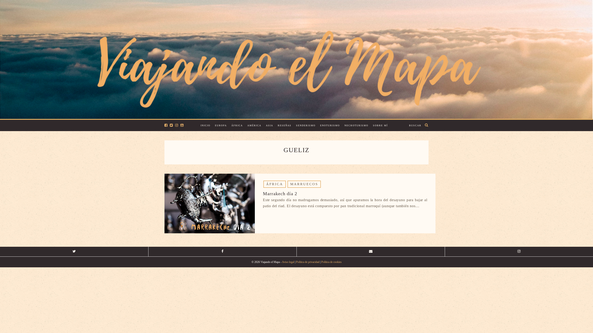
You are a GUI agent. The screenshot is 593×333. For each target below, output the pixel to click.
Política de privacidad (307, 262)
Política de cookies (331, 262)
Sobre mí (380, 125)
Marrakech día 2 (280, 193)
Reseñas (284, 125)
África (237, 125)
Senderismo (305, 125)
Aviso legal (288, 262)
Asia (269, 125)
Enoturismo (330, 125)
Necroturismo (356, 125)
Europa (221, 125)
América (254, 125)
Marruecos (304, 184)
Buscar (415, 125)
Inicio (205, 125)
